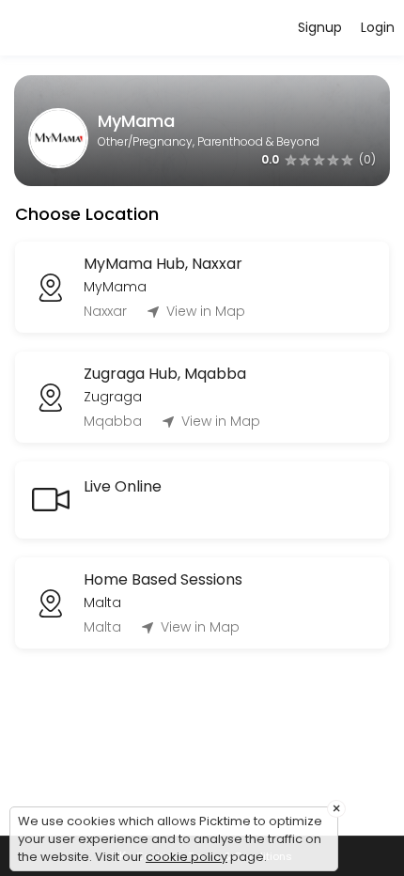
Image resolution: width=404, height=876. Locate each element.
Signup (320, 27)
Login (378, 27)
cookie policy (186, 857)
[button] (318, 160)
